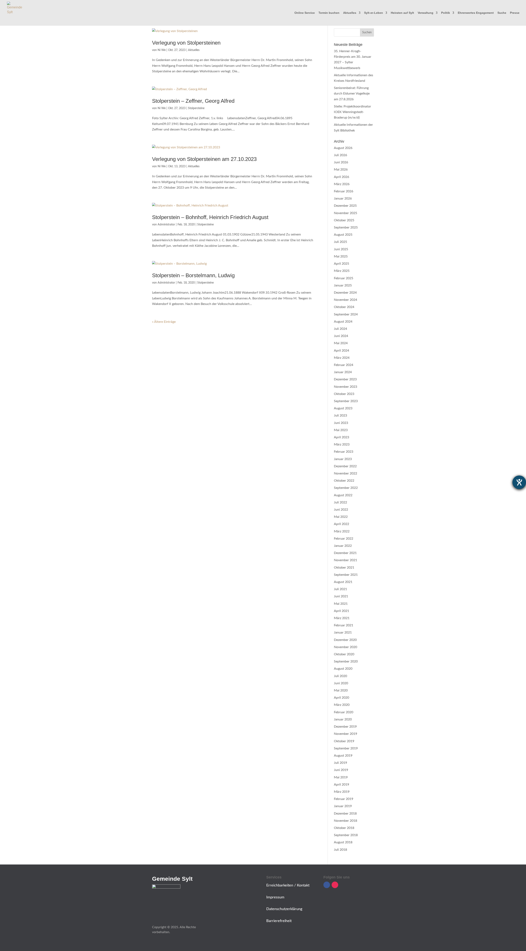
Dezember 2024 (345, 292)
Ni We (162, 50)
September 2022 (346, 487)
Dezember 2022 (345, 466)
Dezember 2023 (345, 379)
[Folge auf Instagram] (335, 885)
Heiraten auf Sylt (402, 12)
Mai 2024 (341, 343)
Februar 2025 (343, 278)
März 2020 (342, 704)
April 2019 (341, 784)
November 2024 (345, 299)
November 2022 (345, 473)
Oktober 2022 (344, 480)
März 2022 (342, 531)
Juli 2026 (340, 155)
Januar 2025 (343, 285)
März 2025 (342, 270)
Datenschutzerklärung (284, 909)
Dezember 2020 (345, 640)
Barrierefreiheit (279, 921)
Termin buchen (328, 12)
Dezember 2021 (345, 553)
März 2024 (342, 357)
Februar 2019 (343, 799)
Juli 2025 (340, 242)
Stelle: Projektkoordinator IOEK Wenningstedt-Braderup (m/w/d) (352, 112)
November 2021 (345, 560)
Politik (445, 12)
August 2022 (343, 495)
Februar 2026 (343, 191)
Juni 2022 (341, 509)
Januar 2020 (343, 719)
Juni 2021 (341, 596)
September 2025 (346, 227)
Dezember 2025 (345, 205)
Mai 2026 (341, 169)
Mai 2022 (341, 516)
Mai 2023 (341, 430)
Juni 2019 (341, 770)
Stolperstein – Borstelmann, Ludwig (193, 275)
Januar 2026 (343, 198)
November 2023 (345, 386)
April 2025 (341, 263)
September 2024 (346, 314)
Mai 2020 (341, 690)
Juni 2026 (341, 162)
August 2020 (343, 668)
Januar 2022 (343, 545)
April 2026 (341, 177)
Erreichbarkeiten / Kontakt (287, 885)
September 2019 (346, 748)
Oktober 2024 (344, 307)
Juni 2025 (341, 249)
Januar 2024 (343, 372)
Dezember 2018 (345, 813)
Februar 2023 (343, 451)
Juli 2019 (340, 762)
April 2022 (341, 524)
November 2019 (345, 733)
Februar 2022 (343, 538)
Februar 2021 (343, 625)
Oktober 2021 (344, 567)
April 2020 (341, 697)
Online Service (304, 12)
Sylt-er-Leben (373, 12)
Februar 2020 (343, 712)
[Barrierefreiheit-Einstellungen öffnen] (519, 482)
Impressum (275, 897)
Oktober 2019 (344, 741)
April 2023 (341, 437)
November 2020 (345, 647)
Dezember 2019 (345, 726)
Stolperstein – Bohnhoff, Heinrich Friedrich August (210, 217)
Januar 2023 (343, 459)
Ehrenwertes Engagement (476, 12)
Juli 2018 (340, 849)
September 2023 (346, 401)
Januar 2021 (343, 632)
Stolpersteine (196, 108)
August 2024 (343, 321)
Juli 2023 (340, 415)
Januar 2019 (343, 806)
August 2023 (343, 408)
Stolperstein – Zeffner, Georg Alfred (193, 101)
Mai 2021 (341, 603)
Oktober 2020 (344, 654)
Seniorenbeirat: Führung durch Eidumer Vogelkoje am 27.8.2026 (352, 93)
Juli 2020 (340, 676)
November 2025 (345, 213)
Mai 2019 (341, 777)
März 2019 (342, 791)
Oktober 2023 (344, 394)
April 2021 (341, 611)
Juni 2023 (341, 423)
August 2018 (343, 842)
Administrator (166, 224)
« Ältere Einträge (164, 321)
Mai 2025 (341, 256)
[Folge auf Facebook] (326, 885)
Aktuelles (349, 12)
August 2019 (343, 755)
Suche (501, 12)
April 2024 (341, 350)
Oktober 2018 (344, 828)
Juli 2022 (340, 502)
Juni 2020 (341, 683)
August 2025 (343, 234)
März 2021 (342, 618)
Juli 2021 (340, 589)
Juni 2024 (341, 336)
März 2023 (342, 444)
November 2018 (345, 820)
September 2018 (346, 835)
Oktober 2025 (344, 220)
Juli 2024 (340, 328)
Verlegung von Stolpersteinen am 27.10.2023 (204, 159)
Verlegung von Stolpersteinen (186, 43)
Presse (514, 12)
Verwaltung (425, 12)
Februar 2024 (343, 365)
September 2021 (346, 574)
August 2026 (343, 148)
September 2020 (346, 661)
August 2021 (343, 582)
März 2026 (342, 184)
